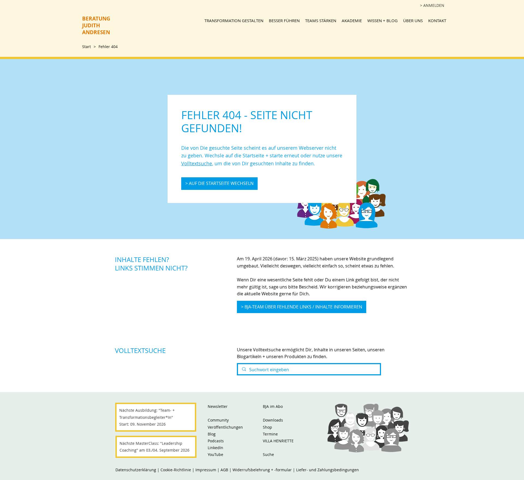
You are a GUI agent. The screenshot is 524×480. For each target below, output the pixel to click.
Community (218, 420)
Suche (268, 454)
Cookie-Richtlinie (175, 469)
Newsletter (218, 406)
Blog (212, 434)
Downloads (273, 420)
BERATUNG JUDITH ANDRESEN (96, 25)
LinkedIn (215, 447)
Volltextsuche (196, 163)
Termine (270, 434)
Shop (267, 427)
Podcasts (216, 440)
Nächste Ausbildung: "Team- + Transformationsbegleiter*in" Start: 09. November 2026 (147, 417)
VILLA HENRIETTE (278, 440)
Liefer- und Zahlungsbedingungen (327, 469)
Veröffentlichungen (225, 427)
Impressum (206, 469)
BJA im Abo (273, 406)
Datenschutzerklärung (135, 469)
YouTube (215, 454)
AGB (224, 469)
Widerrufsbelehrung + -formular (262, 469)
